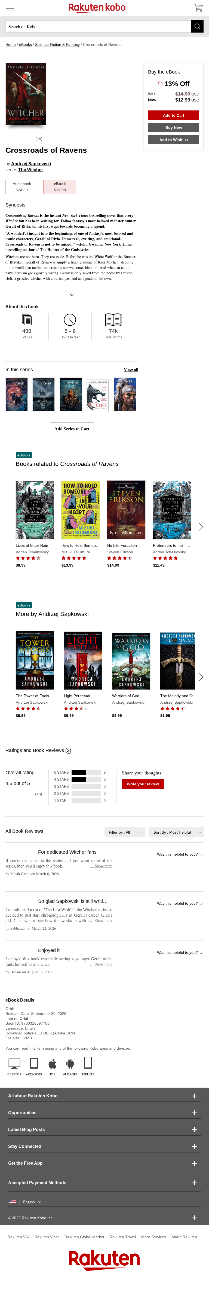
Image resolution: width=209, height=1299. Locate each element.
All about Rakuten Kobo (33, 1096)
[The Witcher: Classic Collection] (125, 408)
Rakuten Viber (47, 1237)
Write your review (143, 784)
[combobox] (124, 832)
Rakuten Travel (123, 1237)
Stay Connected (24, 1146)
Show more (101, 865)
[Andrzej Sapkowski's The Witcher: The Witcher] (43, 408)
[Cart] (198, 8)
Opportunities (22, 1112)
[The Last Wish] (98, 408)
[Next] (201, 527)
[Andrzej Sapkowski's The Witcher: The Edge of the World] (71, 408)
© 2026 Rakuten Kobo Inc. (31, 1218)
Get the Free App (25, 1163)
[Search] (197, 26)
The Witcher (30, 169)
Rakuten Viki (18, 1237)
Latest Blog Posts (26, 1129)
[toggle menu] (10, 8)
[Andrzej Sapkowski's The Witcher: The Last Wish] (16, 408)
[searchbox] (104, 26)
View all (131, 369)
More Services (153, 1237)
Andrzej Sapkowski (31, 163)
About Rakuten (184, 1237)
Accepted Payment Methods (37, 1182)
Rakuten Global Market (84, 1237)
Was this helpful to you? (177, 854)
